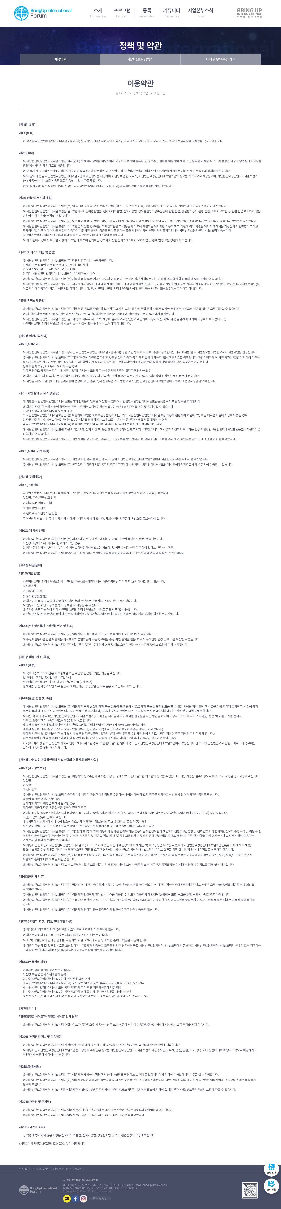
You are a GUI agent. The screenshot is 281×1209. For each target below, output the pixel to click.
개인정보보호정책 (40, 1168)
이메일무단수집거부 (220, 59)
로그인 (78, 1168)
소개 (98, 12)
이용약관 (60, 59)
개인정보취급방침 (140, 59)
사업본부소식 (200, 12)
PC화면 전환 (100, 1198)
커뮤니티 (171, 12)
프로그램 (122, 12)
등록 (146, 12)
